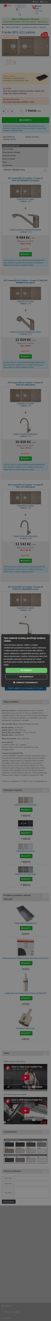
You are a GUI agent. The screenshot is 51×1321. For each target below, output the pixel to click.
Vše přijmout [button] (26, 670)
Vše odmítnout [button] (26, 677)
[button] (25, 682)
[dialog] (25, 660)
